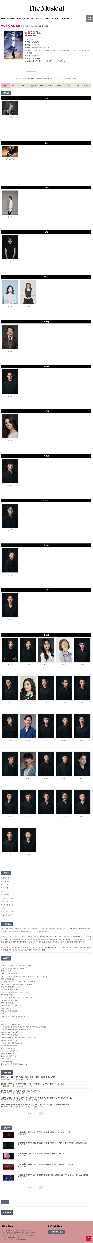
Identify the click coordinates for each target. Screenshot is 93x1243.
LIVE (32, 18)
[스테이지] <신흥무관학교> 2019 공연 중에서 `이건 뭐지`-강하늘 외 (40, 1154)
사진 (78, 86)
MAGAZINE (10, 18)
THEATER (55, 18)
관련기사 (60, 86)
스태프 (23, 86)
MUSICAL (39, 18)
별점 (41, 86)
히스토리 (87, 86)
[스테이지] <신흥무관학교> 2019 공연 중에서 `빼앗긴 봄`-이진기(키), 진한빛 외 (45, 1164)
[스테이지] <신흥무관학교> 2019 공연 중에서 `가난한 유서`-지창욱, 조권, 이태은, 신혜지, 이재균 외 (52, 1143)
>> (61, 1113)
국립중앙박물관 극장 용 (40, 47)
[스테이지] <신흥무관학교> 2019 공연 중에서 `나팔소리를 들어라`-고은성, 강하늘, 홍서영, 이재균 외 (52, 1175)
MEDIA (19, 18)
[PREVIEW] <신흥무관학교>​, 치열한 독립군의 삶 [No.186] (20, 1091)
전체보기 (5, 86)
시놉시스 (33, 86)
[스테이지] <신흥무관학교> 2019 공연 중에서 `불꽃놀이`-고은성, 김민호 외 (43, 1132)
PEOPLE (47, 18)
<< (31, 1113)
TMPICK (26, 18)
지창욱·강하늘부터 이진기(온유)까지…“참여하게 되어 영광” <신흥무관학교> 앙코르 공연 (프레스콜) (36, 1098)
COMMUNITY (65, 18)
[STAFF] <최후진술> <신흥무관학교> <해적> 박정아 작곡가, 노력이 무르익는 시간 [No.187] (32, 1084)
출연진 (14, 86)
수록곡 (50, 86)
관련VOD (69, 86)
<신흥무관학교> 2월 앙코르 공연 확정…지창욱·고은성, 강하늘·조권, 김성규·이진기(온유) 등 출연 (35, 1105)
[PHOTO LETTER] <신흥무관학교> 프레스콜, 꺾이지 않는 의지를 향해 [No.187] (28, 1077)
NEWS (3, 18)
